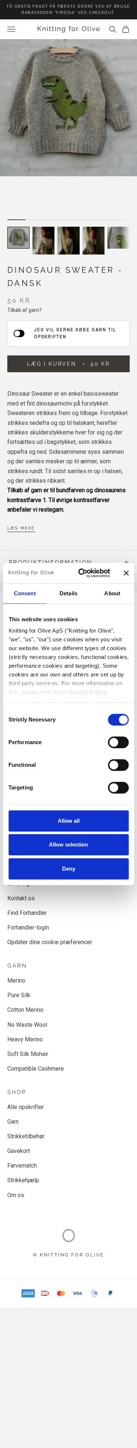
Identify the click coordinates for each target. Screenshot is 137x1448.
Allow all (69, 821)
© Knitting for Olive (68, 1254)
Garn (13, 1121)
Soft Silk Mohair (27, 1054)
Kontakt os (21, 898)
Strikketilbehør (26, 1136)
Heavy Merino (25, 1039)
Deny (68, 869)
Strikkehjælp (23, 1180)
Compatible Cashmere (35, 1068)
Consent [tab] (25, 593)
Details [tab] (68, 593)
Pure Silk (18, 995)
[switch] (118, 742)
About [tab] (112, 593)
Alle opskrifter (25, 1107)
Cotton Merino (25, 1009)
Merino (16, 980)
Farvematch (22, 1165)
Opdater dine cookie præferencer (49, 942)
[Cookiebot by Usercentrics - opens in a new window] (81, 573)
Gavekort (18, 1150)
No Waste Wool (27, 1024)
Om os (15, 1195)
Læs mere (21, 528)
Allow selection (68, 844)
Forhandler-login (28, 927)
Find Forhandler (27, 912)
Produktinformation (50, 562)
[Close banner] (126, 573)
